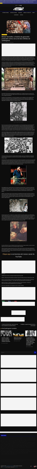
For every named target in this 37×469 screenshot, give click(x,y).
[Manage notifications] (34, 466)
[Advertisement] (18, 50)
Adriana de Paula (11, 42)
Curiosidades (16, 14)
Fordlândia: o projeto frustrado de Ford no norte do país (28, 325)
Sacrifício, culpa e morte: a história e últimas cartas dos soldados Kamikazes (6, 339)
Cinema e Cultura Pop (27, 12)
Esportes (21, 14)
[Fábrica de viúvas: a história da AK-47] (18, 331)
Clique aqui (7, 254)
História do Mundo (13, 12)
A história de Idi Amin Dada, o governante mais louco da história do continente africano (10, 325)
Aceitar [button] (1, 3)
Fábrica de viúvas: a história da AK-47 (18, 338)
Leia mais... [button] (32, 1)
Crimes (33, 12)
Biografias (20, 12)
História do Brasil (5, 12)
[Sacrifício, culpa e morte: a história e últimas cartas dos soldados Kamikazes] (6, 331)
